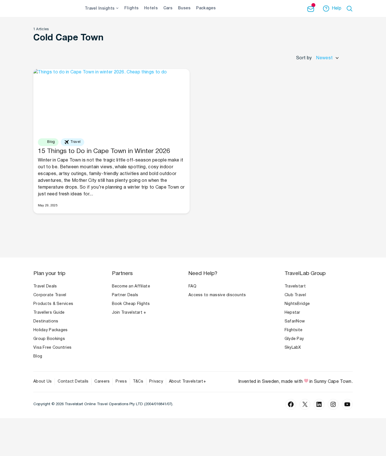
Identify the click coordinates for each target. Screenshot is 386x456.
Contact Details (73, 381)
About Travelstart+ (187, 381)
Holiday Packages (50, 330)
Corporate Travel (49, 295)
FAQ (192, 286)
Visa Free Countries (52, 348)
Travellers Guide (48, 313)
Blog (37, 356)
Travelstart (295, 286)
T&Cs (138, 381)
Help (336, 8)
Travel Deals (45, 286)
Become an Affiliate (131, 286)
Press (121, 381)
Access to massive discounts (217, 295)
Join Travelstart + (129, 313)
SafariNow (295, 321)
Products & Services (53, 304)
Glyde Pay (294, 339)
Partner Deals (125, 295)
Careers (102, 381)
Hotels (151, 8)
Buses (184, 8)
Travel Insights (99, 8)
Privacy (156, 381)
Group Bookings (49, 339)
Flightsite (294, 330)
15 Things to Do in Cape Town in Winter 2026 (104, 151)
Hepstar (292, 313)
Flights (131, 8)
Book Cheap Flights (131, 304)
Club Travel (295, 295)
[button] (350, 8)
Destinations (45, 321)
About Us (42, 381)
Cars (167, 8)
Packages (206, 8)
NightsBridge (297, 304)
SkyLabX (293, 348)
